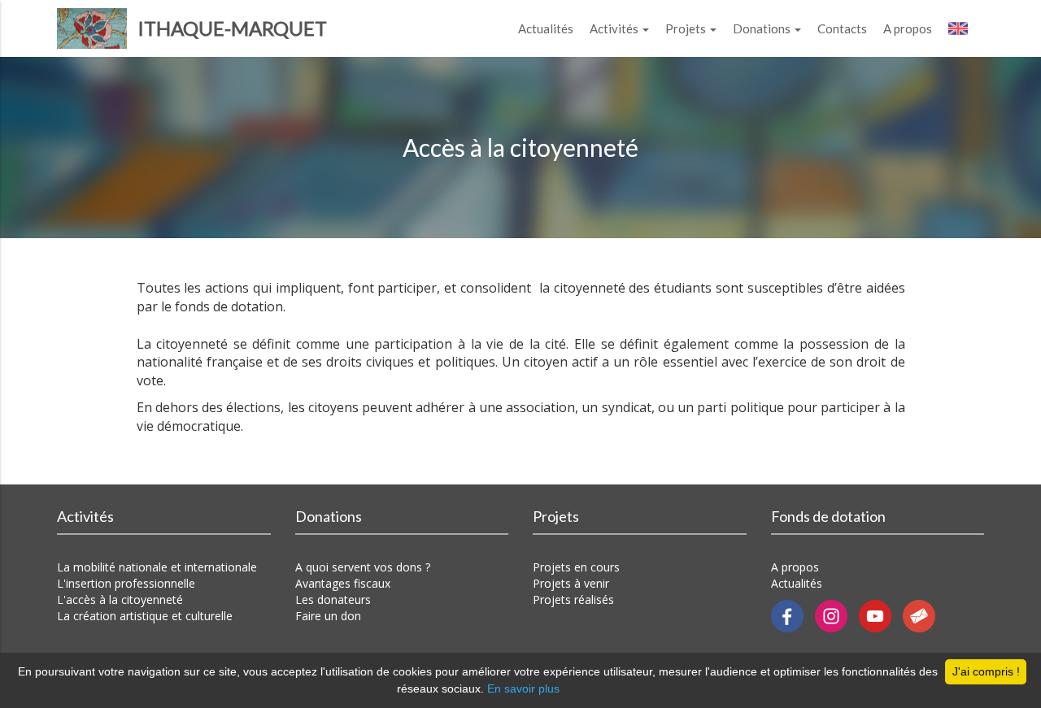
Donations (763, 28)
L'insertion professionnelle (126, 583)
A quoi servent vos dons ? (362, 567)
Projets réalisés (573, 599)
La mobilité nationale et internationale (157, 567)
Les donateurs (333, 599)
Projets (686, 28)
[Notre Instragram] (837, 615)
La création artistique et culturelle (145, 615)
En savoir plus (523, 688)
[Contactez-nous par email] (923, 615)
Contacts (842, 28)
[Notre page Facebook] (793, 615)
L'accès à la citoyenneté (120, 599)
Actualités (545, 28)
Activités (615, 28)
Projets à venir (571, 583)
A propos (907, 28)
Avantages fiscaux (342, 583)
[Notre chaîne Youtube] (881, 615)
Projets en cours (576, 567)
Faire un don (328, 615)
